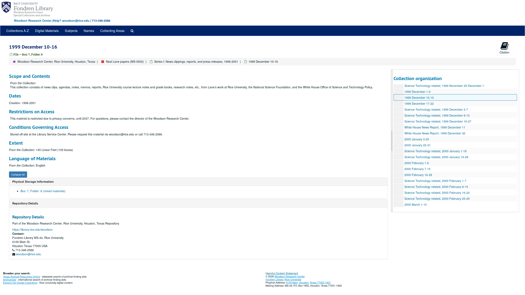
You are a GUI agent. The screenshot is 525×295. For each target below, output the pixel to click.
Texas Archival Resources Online (21, 276)
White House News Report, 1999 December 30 (434, 133)
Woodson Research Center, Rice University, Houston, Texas (56, 61)
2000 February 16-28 (418, 175)
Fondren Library (274, 279)
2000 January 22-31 (417, 145)
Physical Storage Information (33, 181)
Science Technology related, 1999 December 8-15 (437, 115)
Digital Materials (47, 30)
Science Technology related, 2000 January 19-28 (436, 157)
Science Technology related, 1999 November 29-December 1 (444, 86)
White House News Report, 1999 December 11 (434, 127)
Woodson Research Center (32, 20)
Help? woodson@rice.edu (71, 20)
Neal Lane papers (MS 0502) (125, 61)
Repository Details (25, 203)
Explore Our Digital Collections (20, 282)
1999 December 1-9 (417, 92)
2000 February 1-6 (416, 163)
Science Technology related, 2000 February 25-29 (437, 198)
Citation (504, 52)
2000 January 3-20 (416, 139)
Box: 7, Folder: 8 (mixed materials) (43, 191)
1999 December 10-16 (419, 97)
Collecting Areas (112, 30)
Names (89, 30)
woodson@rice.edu (28, 254)
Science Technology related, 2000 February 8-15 (436, 187)
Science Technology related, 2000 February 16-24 (437, 193)
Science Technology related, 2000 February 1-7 (435, 181)
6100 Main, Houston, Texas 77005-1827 (308, 282)
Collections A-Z (17, 30)
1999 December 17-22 (419, 103)
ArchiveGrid (9, 279)
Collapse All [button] (18, 174)
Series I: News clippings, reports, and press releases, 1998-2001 (196, 61)
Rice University (292, 279)
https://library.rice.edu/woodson (32, 229)
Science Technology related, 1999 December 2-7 (436, 109)
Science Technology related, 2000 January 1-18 (435, 151)
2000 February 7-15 (417, 169)
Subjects (71, 30)
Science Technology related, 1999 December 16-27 (437, 121)
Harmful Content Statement (282, 273)
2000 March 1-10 (415, 204)
